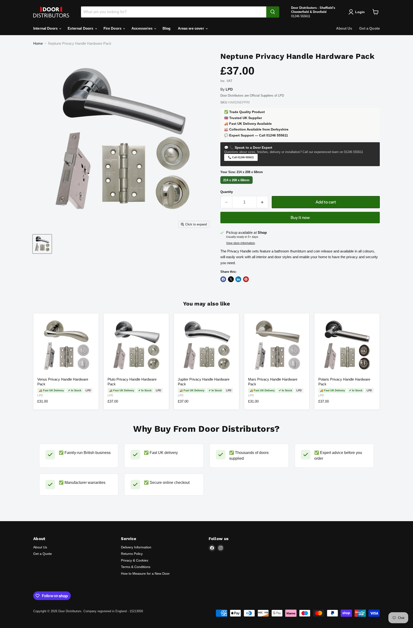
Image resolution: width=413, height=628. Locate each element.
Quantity (226, 192)
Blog (167, 28)
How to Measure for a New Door (145, 573)
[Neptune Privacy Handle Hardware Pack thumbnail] (42, 244)
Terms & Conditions (135, 567)
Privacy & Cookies (134, 560)
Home (38, 43)
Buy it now (300, 217)
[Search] (272, 11)
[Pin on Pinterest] (246, 279)
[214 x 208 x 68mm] (237, 184)
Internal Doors (46, 28)
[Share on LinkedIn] (238, 279)
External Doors (81, 28)
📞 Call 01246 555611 (241, 157)
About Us (344, 28)
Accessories (142, 28)
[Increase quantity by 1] (262, 202)
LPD (40, 395)
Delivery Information (136, 547)
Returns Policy (132, 554)
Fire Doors (113, 28)
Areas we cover (191, 28)
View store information (240, 243)
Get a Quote (369, 28)
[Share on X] (231, 279)
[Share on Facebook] (223, 279)
